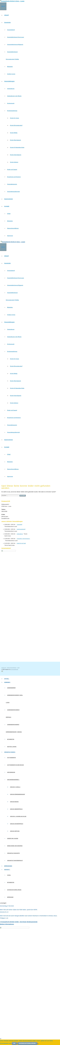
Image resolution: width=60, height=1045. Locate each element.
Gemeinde (7, 22)
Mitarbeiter (10, 66)
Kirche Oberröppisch (15, 140)
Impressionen (8, 199)
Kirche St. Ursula (14, 118)
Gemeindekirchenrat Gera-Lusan (15, 37)
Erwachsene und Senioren (14, 176)
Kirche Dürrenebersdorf (16, 125)
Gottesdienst (20, 534)
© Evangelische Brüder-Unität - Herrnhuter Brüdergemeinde (18, 922)
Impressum (10, 235)
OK (14, 1043)
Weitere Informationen (7, 924)
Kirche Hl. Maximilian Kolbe (17, 147)
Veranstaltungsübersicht (13, 191)
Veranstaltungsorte (12, 184)
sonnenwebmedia (14, 669)
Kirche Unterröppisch (15, 154)
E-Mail (8, 213)
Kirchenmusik (10, 103)
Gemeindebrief (11, 29)
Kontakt (6, 206)
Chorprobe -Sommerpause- (23, 538)
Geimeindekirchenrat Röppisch (15, 44)
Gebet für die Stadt (21, 543)
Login (18, 667)
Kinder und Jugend (12, 169)
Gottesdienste (10, 88)
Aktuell (6, 15)
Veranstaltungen (9, 81)
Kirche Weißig (13, 132)
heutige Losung (11, 74)
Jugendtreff (19, 524)
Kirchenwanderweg (12, 110)
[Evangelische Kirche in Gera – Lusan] (12, 1)
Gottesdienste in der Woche (14, 96)
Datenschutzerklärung (13, 228)
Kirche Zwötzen (14, 162)
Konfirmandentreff (21, 529)
